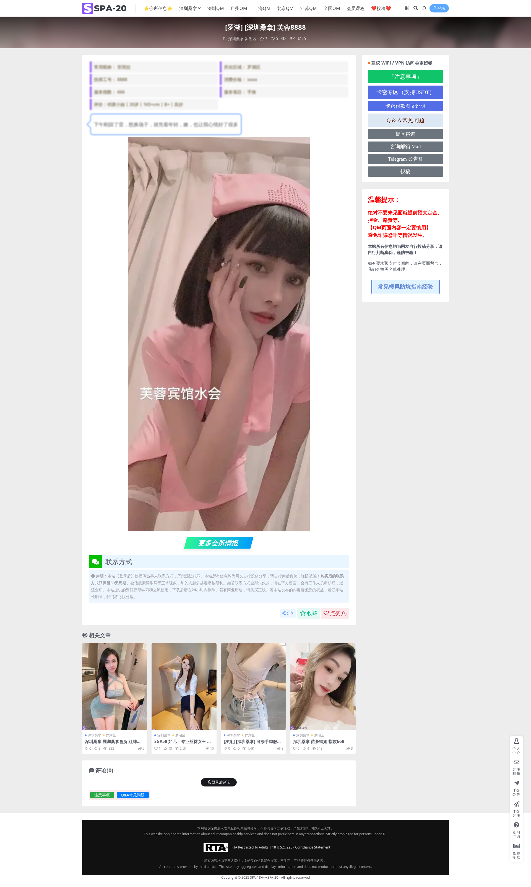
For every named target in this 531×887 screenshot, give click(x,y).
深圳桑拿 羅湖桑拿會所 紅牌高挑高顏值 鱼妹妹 (113, 744)
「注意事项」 (405, 77)
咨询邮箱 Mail (405, 146)
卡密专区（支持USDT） (405, 92)
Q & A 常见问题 (406, 120)
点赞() (338, 613)
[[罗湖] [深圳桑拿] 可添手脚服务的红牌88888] (253, 686)
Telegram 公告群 (405, 159)
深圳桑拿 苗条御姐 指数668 (318, 741)
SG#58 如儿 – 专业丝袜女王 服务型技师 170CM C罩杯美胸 (182, 744)
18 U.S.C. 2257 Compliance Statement (301, 847)
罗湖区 (250, 38)
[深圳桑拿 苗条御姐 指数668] (322, 686)
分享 (290, 613)
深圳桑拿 (188, 8)
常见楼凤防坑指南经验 (405, 286)
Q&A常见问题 (133, 795)
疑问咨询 (405, 134)
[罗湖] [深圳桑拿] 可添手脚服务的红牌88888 (252, 744)
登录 (441, 8)
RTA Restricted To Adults (250, 847)
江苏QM (308, 8)
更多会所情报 (219, 542)
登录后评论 (221, 782)
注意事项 (102, 795)
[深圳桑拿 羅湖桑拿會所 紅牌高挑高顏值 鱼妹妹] (114, 686)
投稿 (405, 171)
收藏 (312, 613)
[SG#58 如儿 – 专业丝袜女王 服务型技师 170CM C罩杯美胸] (184, 686)
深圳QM (215, 8)
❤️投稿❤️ (381, 8)
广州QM (239, 8)
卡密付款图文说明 (405, 106)
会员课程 (356, 8)
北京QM (285, 8)
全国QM (332, 8)
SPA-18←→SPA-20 (264, 877)
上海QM (262, 8)
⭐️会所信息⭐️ (158, 8)
